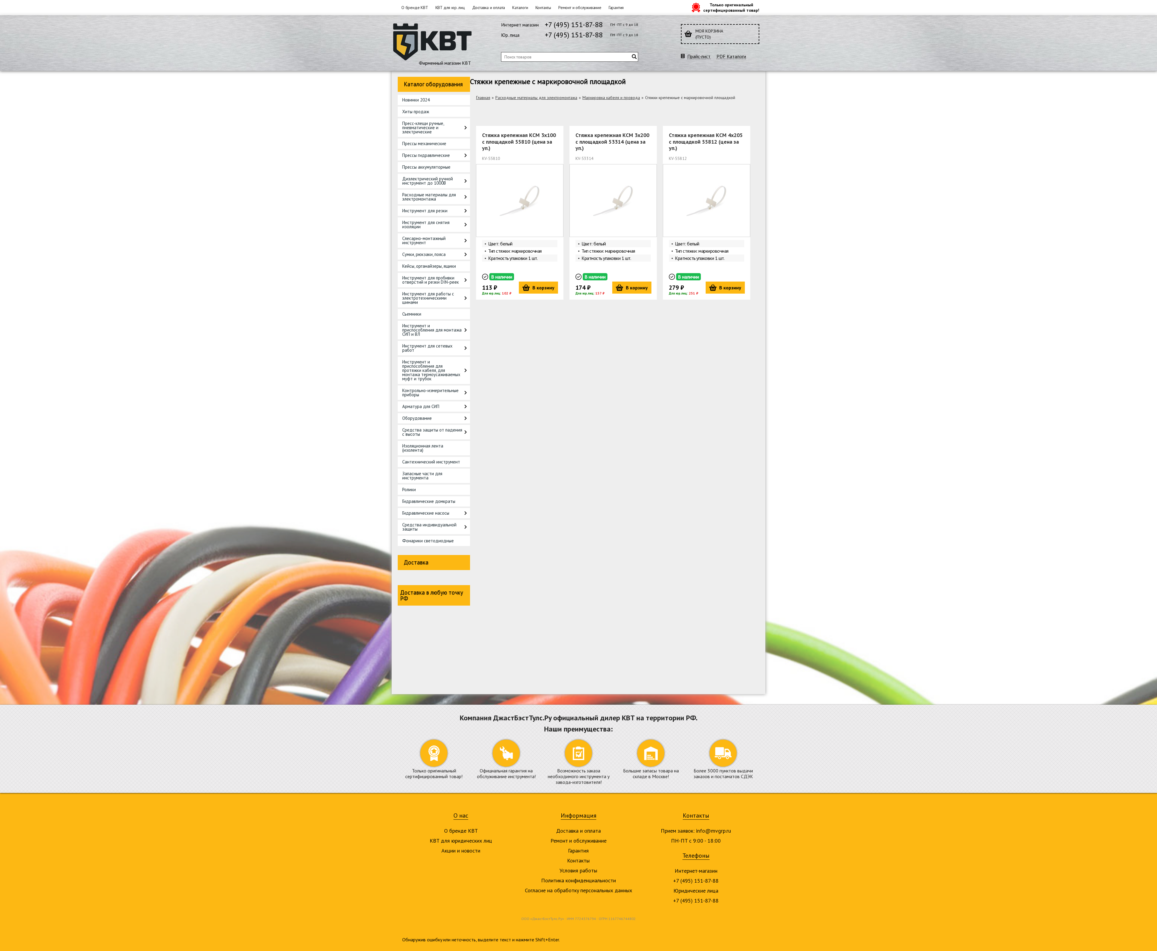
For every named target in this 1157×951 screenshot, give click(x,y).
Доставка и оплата (488, 7)
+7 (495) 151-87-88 (574, 24)
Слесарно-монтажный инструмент (424, 240)
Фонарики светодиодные (428, 541)
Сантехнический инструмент (431, 462)
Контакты (543, 7)
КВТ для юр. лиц (450, 7)
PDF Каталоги (731, 56)
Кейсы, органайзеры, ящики (429, 266)
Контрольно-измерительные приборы (430, 393)
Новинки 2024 (416, 100)
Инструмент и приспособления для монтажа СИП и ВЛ (432, 330)
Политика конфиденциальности (578, 880)
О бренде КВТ (414, 7)
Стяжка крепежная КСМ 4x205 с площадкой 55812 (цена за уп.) (706, 141)
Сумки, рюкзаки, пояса (424, 254)
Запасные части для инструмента (422, 476)
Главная (483, 97)
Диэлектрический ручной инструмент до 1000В (427, 181)
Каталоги (520, 7)
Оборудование (417, 418)
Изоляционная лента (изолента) (422, 448)
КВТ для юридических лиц (461, 840)
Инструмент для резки (424, 211)
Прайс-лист (698, 56)
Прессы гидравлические (426, 155)
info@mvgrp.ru (713, 830)
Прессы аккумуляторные (426, 167)
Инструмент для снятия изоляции (426, 224)
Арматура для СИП (420, 406)
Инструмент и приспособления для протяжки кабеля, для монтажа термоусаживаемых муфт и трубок (431, 370)
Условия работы (578, 870)
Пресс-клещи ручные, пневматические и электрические (423, 127)
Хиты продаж (415, 111)
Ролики (409, 489)
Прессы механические (424, 143)
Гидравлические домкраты (428, 501)
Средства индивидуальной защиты (429, 527)
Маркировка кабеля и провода (611, 97)
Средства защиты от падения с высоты (432, 432)
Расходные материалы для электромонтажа (429, 197)
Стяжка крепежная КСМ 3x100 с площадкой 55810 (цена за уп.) (519, 141)
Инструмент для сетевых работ (427, 348)
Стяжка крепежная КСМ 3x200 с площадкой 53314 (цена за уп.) (612, 141)
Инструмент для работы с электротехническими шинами (428, 298)
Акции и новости (460, 850)
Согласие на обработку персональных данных (578, 890)
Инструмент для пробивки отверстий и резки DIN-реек (430, 280)
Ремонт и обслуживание (579, 7)
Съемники (411, 314)
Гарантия (616, 7)
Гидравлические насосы (425, 513)
